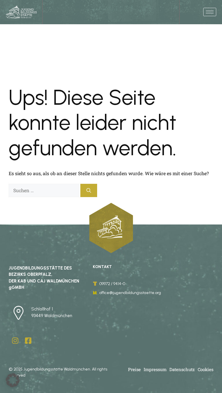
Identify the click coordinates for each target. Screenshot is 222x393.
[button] (12, 380)
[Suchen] (88, 190)
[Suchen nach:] (44, 190)
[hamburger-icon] (209, 12)
